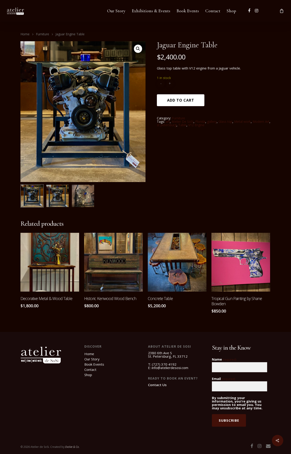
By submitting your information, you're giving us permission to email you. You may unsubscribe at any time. (237, 403)
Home (25, 34)
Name (224, 359)
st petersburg (166, 125)
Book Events (188, 11)
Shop (231, 11)
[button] (138, 49)
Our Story (116, 11)
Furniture (42, 34)
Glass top (225, 121)
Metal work (242, 121)
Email (223, 379)
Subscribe (229, 420)
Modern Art (261, 121)
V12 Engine (196, 125)
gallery (212, 121)
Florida (200, 121)
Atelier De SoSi (182, 121)
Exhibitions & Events (151, 11)
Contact (212, 11)
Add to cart (180, 100)
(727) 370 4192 (164, 364)
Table (182, 125)
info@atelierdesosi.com (170, 367)
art (168, 121)
